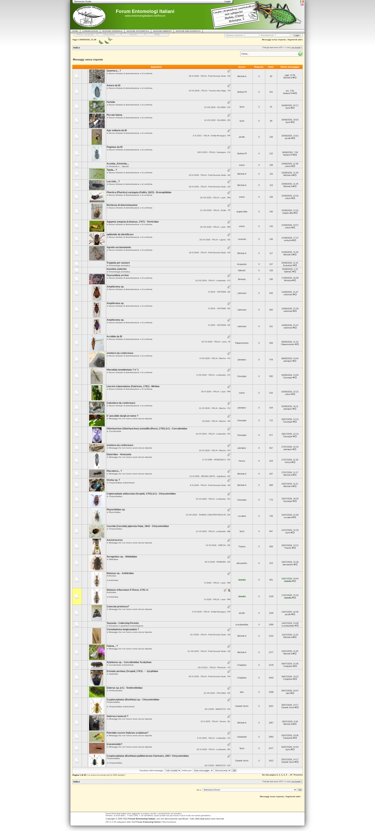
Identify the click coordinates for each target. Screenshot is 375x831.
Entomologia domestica (119, 265)
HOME (75, 31)
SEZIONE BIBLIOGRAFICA (188, 31)
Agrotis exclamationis (119, 247)
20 (291, 775)
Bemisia (242, 279)
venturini (242, 239)
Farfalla (111, 102)
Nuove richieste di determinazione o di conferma (130, 73)
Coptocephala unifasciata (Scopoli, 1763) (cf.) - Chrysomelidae (141, 493)
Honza (242, 461)
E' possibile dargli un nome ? (122, 416)
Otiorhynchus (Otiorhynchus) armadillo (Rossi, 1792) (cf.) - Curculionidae (147, 428)
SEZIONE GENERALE (112, 31)
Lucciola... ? (113, 181)
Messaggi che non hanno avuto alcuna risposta (130, 418)
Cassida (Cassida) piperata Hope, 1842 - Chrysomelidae (138, 526)
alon (242, 692)
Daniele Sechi (241, 706)
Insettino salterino (117, 269)
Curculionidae (115, 431)
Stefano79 (242, 92)
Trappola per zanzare (118, 262)
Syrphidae (113, 674)
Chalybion (241, 665)
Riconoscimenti (169, 822)
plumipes (242, 359)
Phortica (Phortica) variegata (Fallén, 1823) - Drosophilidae (139, 192)
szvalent (242, 516)
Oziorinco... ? (114, 70)
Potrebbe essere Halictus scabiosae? (127, 732)
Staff (146, 822)
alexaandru (242, 563)
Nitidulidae (113, 559)
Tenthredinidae (115, 690)
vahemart (241, 293)
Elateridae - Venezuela (119, 454)
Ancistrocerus (115, 540)
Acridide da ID (114, 336)
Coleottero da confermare (121, 403)
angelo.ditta (242, 211)
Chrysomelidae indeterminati (121, 483)
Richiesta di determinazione (122, 205)
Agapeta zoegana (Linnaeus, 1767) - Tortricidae (133, 221)
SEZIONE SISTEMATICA (138, 31)
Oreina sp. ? (113, 480)
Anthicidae (113, 580)
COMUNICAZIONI (90, 31)
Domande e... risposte (119, 166)
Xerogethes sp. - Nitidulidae (122, 556)
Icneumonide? (114, 744)
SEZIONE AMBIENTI (162, 31)
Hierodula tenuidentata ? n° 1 (123, 369)
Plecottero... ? (114, 471)
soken (242, 165)
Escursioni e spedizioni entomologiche (126, 626)
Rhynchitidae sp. (116, 509)
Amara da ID (114, 85)
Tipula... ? (112, 170)
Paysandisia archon (118, 275)
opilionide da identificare (120, 234)
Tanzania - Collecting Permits (123, 623)
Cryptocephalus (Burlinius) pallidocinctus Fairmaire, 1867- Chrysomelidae (148, 756)
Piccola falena (114, 115)
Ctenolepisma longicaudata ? (123, 629)
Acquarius (242, 264)
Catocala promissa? (118, 606)
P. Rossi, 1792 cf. (128, 590)
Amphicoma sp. (115, 286)
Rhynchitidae (115, 512)
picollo (242, 137)
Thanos (242, 546)
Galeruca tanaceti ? (117, 716)
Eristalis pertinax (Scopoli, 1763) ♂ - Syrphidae (132, 671)
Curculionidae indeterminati (121, 665)
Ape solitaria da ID (117, 130)
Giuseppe (241, 376)
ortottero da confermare (120, 353)
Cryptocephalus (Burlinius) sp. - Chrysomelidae (133, 699)
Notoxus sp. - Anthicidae (120, 573)
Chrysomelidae (115, 496)
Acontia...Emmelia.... (118, 163)
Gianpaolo (242, 737)
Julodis (242, 580)
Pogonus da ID (115, 147)
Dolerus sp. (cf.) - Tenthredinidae (125, 688)
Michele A (241, 76)
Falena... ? (112, 646)
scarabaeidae (241, 624)
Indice (76, 47)
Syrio (241, 107)
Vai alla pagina (269, 775)
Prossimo (298, 775)
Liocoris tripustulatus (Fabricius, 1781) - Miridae (133, 386)
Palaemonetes (242, 343)
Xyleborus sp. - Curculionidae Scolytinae (129, 662)
